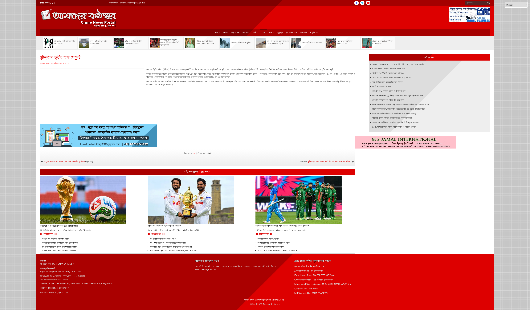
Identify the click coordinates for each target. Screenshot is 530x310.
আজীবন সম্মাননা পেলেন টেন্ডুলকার (268, 239)
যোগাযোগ (123, 3)
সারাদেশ (245, 32)
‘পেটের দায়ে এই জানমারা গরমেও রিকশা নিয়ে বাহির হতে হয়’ (391, 77)
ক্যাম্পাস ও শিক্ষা (291, 32)
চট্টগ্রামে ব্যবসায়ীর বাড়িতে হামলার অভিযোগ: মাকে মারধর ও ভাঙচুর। (395, 113)
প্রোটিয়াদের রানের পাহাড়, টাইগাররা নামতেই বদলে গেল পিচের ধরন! (171, 247)
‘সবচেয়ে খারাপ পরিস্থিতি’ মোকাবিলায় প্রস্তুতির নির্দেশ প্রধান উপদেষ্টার (395, 122)
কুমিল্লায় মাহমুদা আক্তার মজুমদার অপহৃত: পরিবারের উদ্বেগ (392, 118)
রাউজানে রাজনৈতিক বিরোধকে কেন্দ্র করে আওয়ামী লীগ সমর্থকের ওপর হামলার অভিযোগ (400, 104)
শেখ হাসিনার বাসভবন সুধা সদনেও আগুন (163, 239)
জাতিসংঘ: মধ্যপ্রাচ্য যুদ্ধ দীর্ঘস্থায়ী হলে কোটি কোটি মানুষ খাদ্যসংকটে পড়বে (397, 95)
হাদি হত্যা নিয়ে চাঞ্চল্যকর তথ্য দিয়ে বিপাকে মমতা (388, 68)
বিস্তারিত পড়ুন (48, 234)
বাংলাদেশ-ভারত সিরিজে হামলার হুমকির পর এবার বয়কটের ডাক (277, 250)
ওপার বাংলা (304, 32)
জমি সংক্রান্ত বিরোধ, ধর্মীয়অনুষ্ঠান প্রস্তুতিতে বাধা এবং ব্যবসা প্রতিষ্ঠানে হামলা (398, 109)
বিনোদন (271, 32)
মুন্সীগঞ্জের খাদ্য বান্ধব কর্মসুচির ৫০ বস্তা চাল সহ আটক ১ (329, 161)
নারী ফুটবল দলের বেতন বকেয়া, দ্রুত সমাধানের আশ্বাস (59, 247)
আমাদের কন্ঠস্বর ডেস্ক (47, 63)
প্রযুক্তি (280, 32)
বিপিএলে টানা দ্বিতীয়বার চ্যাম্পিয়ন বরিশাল (55, 239)
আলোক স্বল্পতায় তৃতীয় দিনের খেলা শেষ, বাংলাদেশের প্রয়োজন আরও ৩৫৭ (173, 250)
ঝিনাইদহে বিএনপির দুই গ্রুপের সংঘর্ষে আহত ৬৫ (388, 73)
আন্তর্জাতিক (235, 32)
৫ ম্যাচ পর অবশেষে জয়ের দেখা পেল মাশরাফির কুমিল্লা (64, 161)
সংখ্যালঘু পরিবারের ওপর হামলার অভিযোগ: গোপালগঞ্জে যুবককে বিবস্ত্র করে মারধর (398, 64)
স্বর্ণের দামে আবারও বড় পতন (381, 86)
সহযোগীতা (131, 3)
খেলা (263, 32)
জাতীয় (225, 32)
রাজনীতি (255, 32)
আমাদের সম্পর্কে (113, 3)
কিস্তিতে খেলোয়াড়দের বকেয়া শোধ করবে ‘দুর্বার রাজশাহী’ (60, 243)
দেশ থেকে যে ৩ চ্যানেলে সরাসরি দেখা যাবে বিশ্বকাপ (389, 91)
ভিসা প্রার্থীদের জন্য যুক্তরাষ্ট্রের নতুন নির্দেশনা (387, 82)
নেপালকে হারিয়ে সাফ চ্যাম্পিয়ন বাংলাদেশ (271, 247)
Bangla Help (140, 3)
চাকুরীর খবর (314, 32)
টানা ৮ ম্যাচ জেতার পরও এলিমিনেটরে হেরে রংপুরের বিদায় (168, 243)
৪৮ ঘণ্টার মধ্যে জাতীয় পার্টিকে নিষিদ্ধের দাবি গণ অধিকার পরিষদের (394, 127)
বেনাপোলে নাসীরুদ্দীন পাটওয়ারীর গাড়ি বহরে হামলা (388, 100)
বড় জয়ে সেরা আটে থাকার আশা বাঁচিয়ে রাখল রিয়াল (274, 243)
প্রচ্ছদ (217, 32)
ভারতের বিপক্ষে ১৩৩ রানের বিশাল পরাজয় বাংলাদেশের (59, 250)
